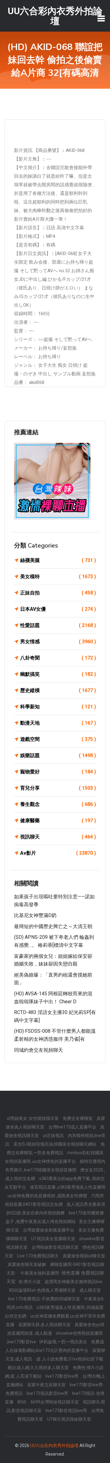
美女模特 (58, 576)
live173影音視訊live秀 (67, 1410)
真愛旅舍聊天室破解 (27, 1264)
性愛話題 (58, 625)
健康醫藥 (58, 820)
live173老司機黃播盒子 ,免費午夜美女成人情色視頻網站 (55, 1217)
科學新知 (58, 707)
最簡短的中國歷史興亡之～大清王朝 (53, 926)
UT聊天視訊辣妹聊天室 (69, 1419)
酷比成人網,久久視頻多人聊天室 (39, 1367)
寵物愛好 (58, 772)
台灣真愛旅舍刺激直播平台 (49, 1230)
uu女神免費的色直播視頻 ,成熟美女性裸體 (48, 1195)
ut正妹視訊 (54, 1135)
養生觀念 (58, 804)
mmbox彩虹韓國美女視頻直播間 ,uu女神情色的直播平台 (54, 1157)
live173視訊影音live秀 (48, 1393)
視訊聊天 (58, 837)
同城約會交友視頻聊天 (38, 1050)
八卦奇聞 (58, 658)
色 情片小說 (30, 1281)
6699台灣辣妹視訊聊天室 (55, 1401)
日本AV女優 (58, 609)
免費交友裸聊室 (78, 1118)
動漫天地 (58, 723)
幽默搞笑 (58, 674)
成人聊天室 (90, 1290)
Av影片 (58, 853)
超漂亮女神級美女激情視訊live (73, 1281)
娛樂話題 (58, 755)
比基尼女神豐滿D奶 (35, 915)
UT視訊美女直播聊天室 (53, 1238)
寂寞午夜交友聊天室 (47, 1384)
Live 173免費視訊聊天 (38, 1255)
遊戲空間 (58, 739)
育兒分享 (58, 788)
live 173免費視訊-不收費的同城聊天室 (44, 1298)
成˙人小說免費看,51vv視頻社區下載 (69, 1359)
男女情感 (58, 641)
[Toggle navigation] (101, 18)
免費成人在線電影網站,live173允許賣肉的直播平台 (54, 1346)
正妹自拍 (58, 593)
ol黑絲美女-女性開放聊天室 (33, 1118)
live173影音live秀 (62, 1376)
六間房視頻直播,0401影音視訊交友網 (54, 1200)
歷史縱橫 (58, 690)
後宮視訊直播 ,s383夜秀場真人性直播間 (67, 1187)
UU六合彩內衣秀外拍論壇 (54, 1445)
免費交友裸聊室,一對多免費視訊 (56, 1148)
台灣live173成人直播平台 (72, 1126)
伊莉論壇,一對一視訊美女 (63, 1341)
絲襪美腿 (58, 560)
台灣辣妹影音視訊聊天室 (55, 1247)
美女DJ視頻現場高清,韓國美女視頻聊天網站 (55, 1144)
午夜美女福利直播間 (40, 1273)
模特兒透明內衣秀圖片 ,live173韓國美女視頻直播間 (55, 1165)
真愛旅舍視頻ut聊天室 (84, 1255)
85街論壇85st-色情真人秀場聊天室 (42, 1290)
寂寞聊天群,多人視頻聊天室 (45, 1324)
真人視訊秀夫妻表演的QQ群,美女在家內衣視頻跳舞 (55, 1208)
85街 (22, 1401)
